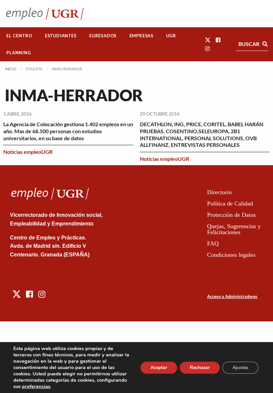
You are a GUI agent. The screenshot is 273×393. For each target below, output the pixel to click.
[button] (207, 39)
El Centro (19, 35)
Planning (18, 52)
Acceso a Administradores (232, 296)
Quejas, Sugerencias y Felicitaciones (234, 229)
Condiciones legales (231, 254)
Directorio (219, 192)
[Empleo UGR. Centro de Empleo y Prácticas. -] (45, 13)
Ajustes (240, 367)
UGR (171, 35)
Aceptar (158, 367)
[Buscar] (265, 44)
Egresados (103, 35)
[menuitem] (19, 35)
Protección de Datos (231, 214)
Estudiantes (61, 35)
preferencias (36, 386)
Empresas (141, 35)
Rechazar (200, 367)
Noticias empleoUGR (28, 152)
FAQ (213, 243)
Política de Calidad (230, 203)
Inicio (10, 69)
